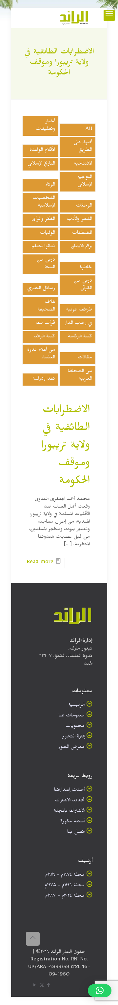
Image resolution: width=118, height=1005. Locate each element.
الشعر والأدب (79, 220)
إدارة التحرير (73, 737)
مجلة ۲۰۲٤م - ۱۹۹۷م (65, 897)
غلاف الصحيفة (46, 306)
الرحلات (84, 206)
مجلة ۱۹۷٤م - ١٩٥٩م (65, 876)
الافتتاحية (83, 164)
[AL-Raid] (74, 18)
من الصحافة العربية (80, 376)
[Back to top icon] (33, 939)
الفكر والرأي (43, 220)
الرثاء (50, 185)
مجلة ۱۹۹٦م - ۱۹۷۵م (65, 886)
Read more (40, 563)
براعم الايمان (81, 247)
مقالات (85, 358)
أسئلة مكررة (72, 822)
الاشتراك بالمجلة (69, 812)
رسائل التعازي (41, 289)
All (89, 130)
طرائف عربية (79, 310)
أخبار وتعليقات (45, 126)
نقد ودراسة (43, 379)
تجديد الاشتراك (70, 801)
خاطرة (86, 268)
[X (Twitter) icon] (41, 986)
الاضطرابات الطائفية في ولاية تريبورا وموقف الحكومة (65, 447)
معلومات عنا (71, 716)
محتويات (75, 727)
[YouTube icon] (34, 986)
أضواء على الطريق (83, 147)
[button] (99, 990)
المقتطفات (82, 234)
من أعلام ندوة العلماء (41, 354)
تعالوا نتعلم (43, 247)
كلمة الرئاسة (80, 337)
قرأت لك (45, 324)
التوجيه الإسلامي (84, 182)
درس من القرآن (83, 285)
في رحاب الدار (78, 324)
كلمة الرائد (44, 337)
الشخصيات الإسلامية (44, 203)
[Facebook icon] (48, 986)
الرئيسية (77, 706)
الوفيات (47, 234)
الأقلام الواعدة (42, 151)
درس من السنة (46, 264)
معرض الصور (71, 748)
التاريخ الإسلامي (41, 164)
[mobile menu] (109, 15)
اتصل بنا (76, 833)
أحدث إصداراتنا (69, 791)
